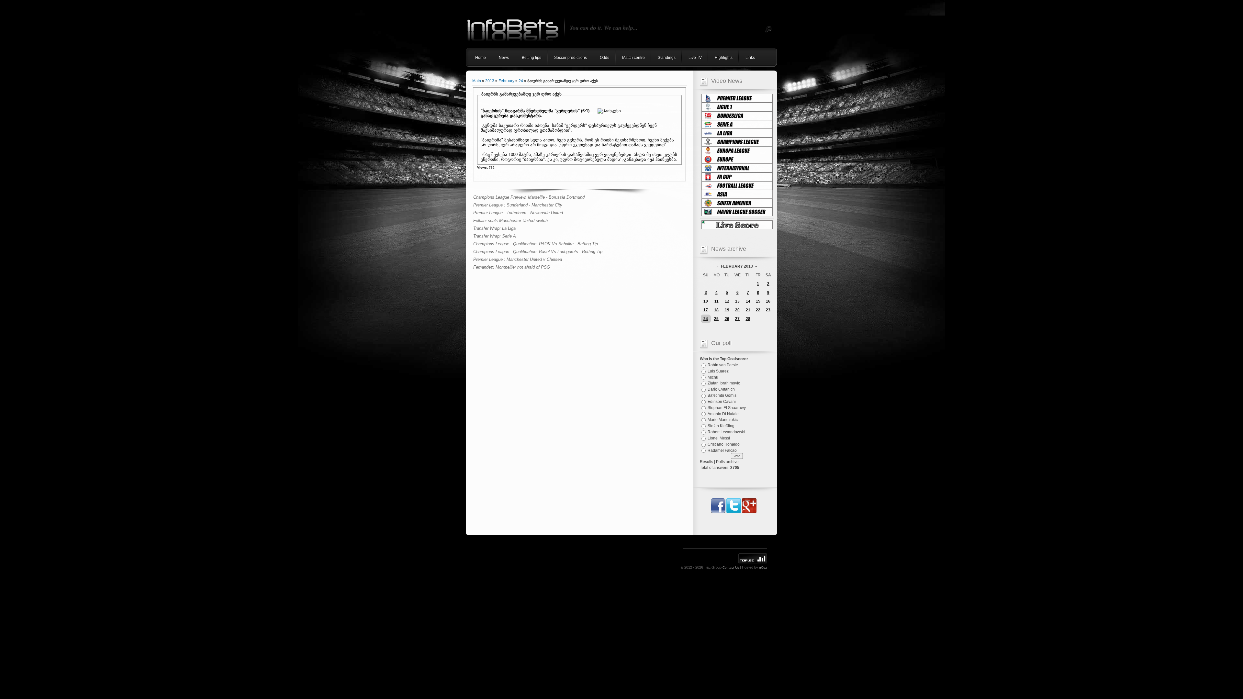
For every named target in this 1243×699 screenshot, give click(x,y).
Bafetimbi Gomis (722, 395)
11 (716, 301)
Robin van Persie (723, 365)
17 (705, 310)
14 (748, 301)
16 (768, 301)
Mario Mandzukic (723, 419)
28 (748, 318)
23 (768, 310)
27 (737, 318)
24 (521, 81)
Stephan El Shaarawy (727, 407)
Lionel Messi (719, 438)
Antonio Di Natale (723, 413)
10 (705, 301)
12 (727, 301)
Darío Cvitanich (721, 389)
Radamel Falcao (722, 450)
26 (727, 318)
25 (716, 318)
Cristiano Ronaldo (724, 444)
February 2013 (737, 266)
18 (716, 310)
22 (758, 310)
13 (737, 301)
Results (706, 462)
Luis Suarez (718, 371)
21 (748, 310)
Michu (713, 377)
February (506, 81)
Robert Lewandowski (726, 432)
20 (737, 310)
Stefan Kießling (721, 426)
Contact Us (730, 567)
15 (758, 301)
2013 (489, 81)
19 (727, 310)
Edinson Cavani (722, 401)
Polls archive (727, 462)
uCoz (763, 567)
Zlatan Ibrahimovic (724, 383)
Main (476, 81)
